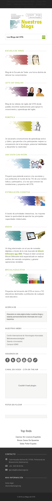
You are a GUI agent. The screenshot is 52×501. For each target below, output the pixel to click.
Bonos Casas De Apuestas (28, 440)
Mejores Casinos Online (23, 4)
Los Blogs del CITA (28, 497)
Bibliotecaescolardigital (15, 338)
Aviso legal (9, 483)
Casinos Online (30, 6)
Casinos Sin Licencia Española (28, 436)
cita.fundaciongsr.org (13, 486)
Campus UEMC (13, 344)
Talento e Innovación (14, 341)
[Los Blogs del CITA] (26, 28)
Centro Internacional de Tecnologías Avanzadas (25, 335)
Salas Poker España (28, 443)
